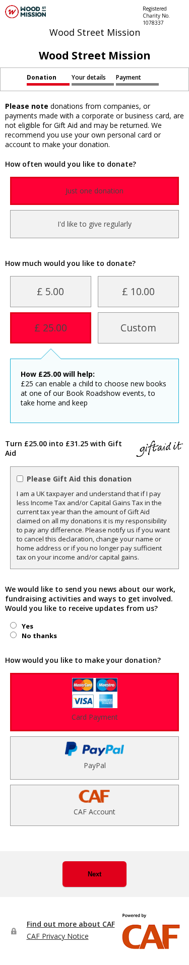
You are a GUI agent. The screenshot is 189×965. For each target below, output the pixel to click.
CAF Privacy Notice (58, 936)
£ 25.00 (50, 327)
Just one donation (94, 190)
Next (94, 874)
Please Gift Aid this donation (79, 479)
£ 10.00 (138, 291)
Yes (27, 626)
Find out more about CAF (71, 924)
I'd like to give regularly (94, 224)
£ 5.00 (50, 291)
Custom (138, 327)
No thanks (39, 635)
